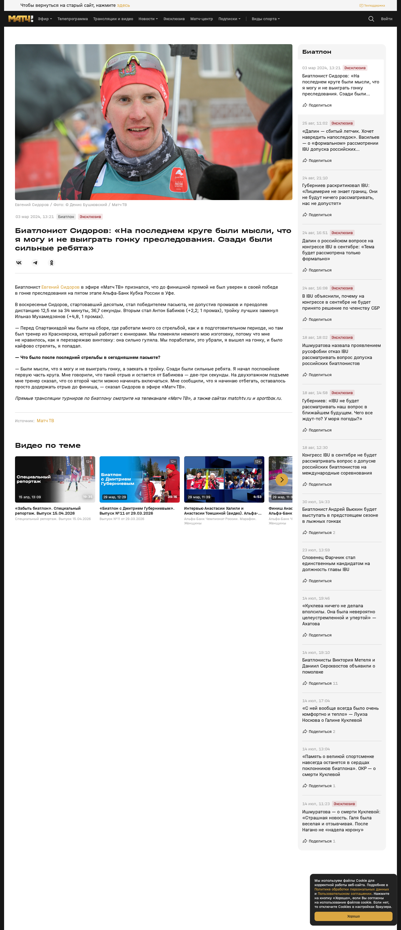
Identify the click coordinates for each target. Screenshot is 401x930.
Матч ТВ (45, 421)
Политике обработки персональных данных (352, 889)
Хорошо (353, 916)
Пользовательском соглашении (345, 894)
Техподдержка (374, 5)
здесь (123, 5)
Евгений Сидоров (60, 287)
